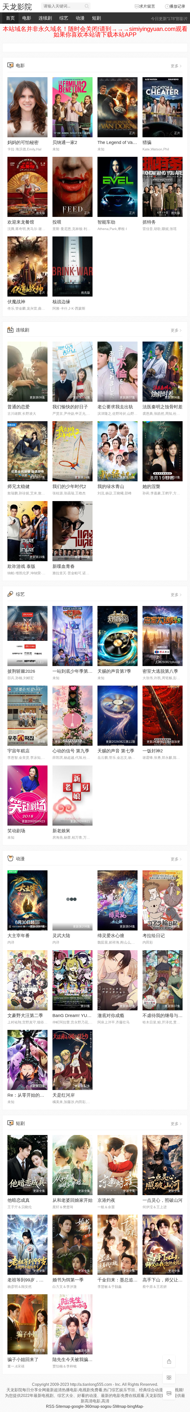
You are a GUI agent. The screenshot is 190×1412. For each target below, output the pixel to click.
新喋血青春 (63, 566)
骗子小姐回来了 (23, 1359)
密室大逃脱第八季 (160, 671)
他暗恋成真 (18, 1200)
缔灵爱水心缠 (110, 935)
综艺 (63, 18)
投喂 (56, 222)
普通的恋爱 (18, 406)
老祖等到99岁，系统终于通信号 (38, 1279)
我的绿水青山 (110, 486)
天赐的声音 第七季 (115, 750)
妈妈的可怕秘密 (23, 142)
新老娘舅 (61, 830)
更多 (175, 66)
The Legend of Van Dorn (121, 142)
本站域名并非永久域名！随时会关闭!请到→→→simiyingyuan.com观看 (95, 28)
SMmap (119, 1406)
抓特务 (149, 222)
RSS (50, 1406)
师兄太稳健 (18, 486)
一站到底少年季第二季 (74, 671)
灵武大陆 (61, 935)
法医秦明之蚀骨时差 (162, 406)
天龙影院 (17, 7)
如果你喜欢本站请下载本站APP (95, 34)
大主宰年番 (18, 935)
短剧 (96, 18)
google (77, 1406)
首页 (10, 18)
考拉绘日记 (153, 935)
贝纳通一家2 (64, 142)
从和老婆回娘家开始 (72, 1200)
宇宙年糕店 (18, 750)
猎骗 (146, 142)
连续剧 (45, 18)
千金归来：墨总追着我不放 (124, 1279)
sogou (105, 1406)
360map (92, 1406)
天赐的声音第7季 (114, 671)
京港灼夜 (106, 1200)
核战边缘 (61, 301)
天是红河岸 (63, 1095)
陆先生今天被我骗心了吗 (76, 1359)
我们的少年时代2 (69, 486)
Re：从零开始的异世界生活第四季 (41, 1095)
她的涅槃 (151, 486)
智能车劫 (106, 222)
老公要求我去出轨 (115, 406)
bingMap (135, 1406)
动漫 (80, 18)
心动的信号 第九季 (70, 750)
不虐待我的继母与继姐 (164, 1015)
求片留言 (147, 6)
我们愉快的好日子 (70, 406)
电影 (26, 18)
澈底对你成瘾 (110, 1015)
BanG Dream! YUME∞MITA (79, 1015)
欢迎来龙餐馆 (20, 222)
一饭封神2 (152, 750)
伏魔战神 (16, 301)
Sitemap (63, 1406)
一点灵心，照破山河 (162, 1200)
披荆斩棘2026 (21, 671)
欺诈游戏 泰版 (21, 566)
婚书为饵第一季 (68, 1279)
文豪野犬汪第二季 (25, 1015)
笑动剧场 (16, 830)
